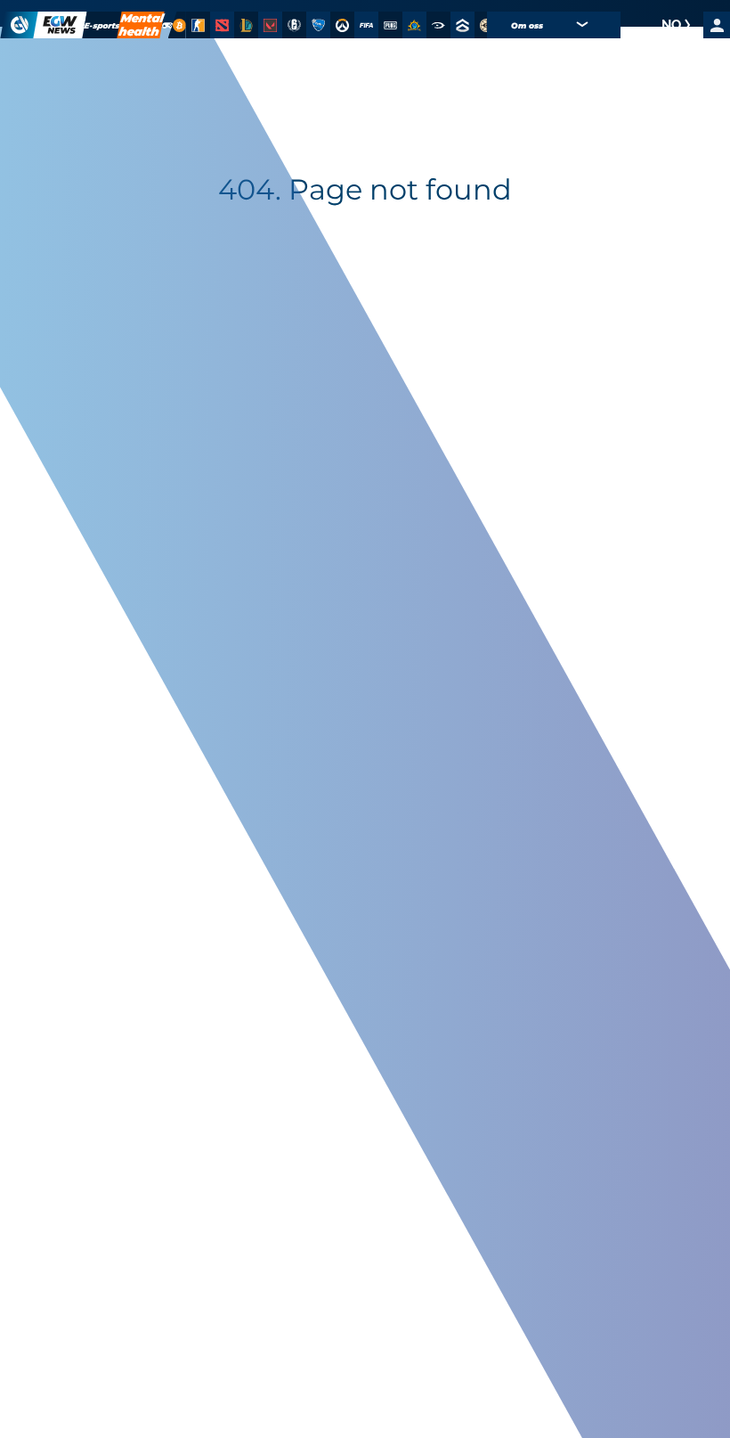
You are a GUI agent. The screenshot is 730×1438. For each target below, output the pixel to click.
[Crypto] (177, 25)
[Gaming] (167, 25)
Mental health (141, 25)
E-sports (102, 25)
